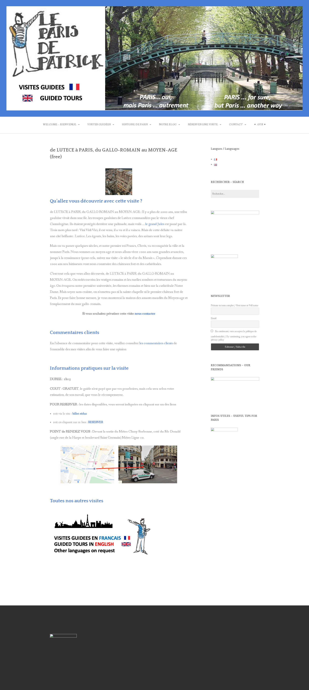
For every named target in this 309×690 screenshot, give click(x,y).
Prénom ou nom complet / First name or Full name (234, 305)
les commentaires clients (156, 343)
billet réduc (79, 414)
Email (213, 318)
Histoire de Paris (135, 124)
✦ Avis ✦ (260, 124)
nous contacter (145, 313)
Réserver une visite (203, 124)
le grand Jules (154, 224)
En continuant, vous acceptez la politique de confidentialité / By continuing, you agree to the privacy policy (234, 335)
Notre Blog (167, 124)
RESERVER (95, 422)
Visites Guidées (99, 124)
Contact (236, 124)
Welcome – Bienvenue (59, 124)
